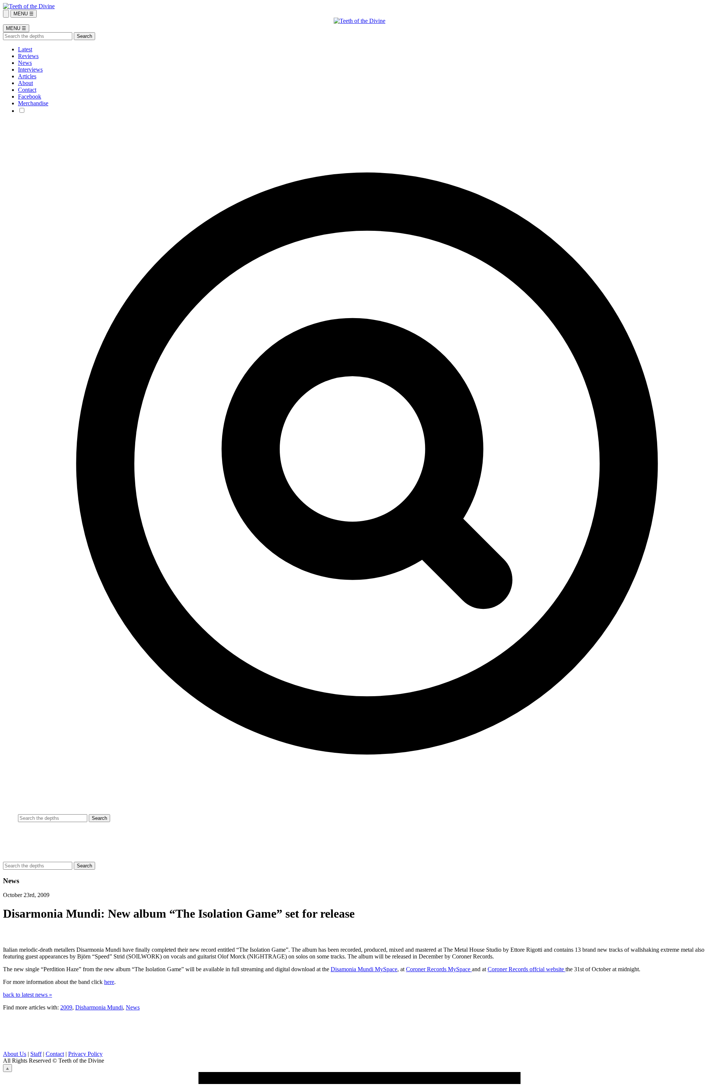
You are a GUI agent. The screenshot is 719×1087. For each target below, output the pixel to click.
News (25, 63)
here (109, 982)
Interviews (30, 69)
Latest (25, 49)
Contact (27, 90)
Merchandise (33, 103)
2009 (66, 1007)
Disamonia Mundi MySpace (364, 969)
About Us (14, 1054)
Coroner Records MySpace (439, 969)
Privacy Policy (85, 1054)
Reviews (28, 56)
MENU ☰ (23, 13)
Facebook (29, 96)
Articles (27, 76)
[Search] (6, 14)
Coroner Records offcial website (526, 969)
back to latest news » (27, 994)
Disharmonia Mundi (99, 1007)
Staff (36, 1054)
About (25, 83)
